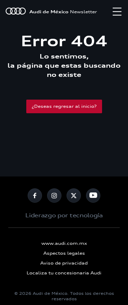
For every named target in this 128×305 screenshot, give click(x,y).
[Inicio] (15, 11)
